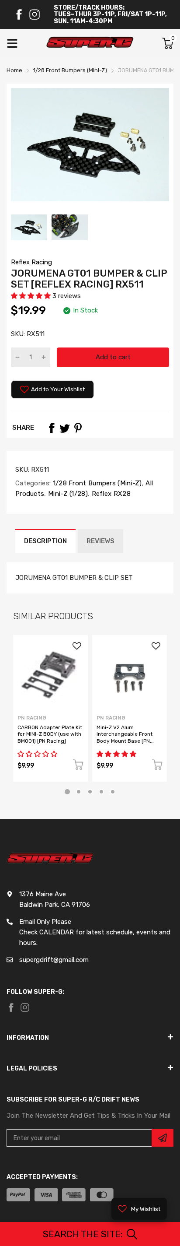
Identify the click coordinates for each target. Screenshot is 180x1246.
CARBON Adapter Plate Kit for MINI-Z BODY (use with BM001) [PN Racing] (49, 734)
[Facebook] (19, 14)
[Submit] (162, 1138)
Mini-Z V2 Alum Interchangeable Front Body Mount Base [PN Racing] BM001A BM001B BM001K (128, 741)
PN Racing (31, 718)
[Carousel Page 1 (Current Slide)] (67, 791)
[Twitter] (64, 428)
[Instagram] (34, 14)
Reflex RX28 (110, 494)
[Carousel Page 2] (78, 791)
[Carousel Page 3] (90, 791)
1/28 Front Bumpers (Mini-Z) (96, 483)
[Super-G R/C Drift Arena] (90, 43)
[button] (31, 296)
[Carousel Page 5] (112, 791)
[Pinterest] (78, 428)
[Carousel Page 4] (101, 791)
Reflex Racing (31, 262)
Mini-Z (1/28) (67, 494)
